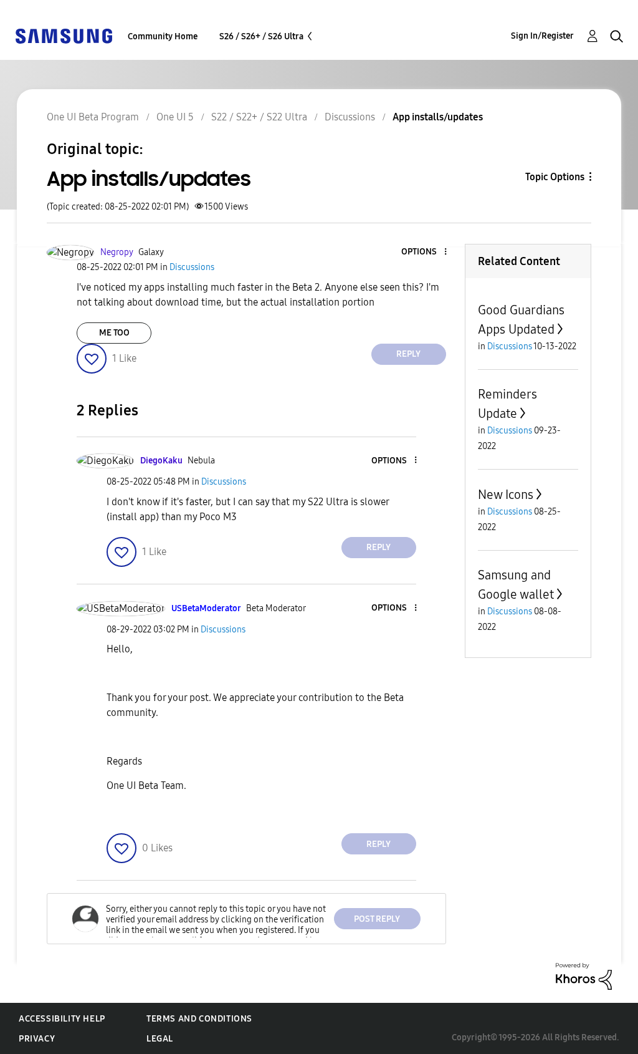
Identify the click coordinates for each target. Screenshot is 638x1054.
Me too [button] (114, 332)
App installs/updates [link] (438, 117)
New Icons (505, 494)
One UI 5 (175, 117)
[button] (424, 252)
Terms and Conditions (199, 1018)
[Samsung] (63, 35)
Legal (159, 1038)
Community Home (163, 36)
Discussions (350, 117)
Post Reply (377, 919)
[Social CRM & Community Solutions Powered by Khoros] (584, 976)
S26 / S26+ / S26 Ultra (261, 36)
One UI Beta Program (93, 117)
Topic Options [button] (554, 177)
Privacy (37, 1038)
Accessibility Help (62, 1018)
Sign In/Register (542, 36)
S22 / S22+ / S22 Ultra (259, 117)
